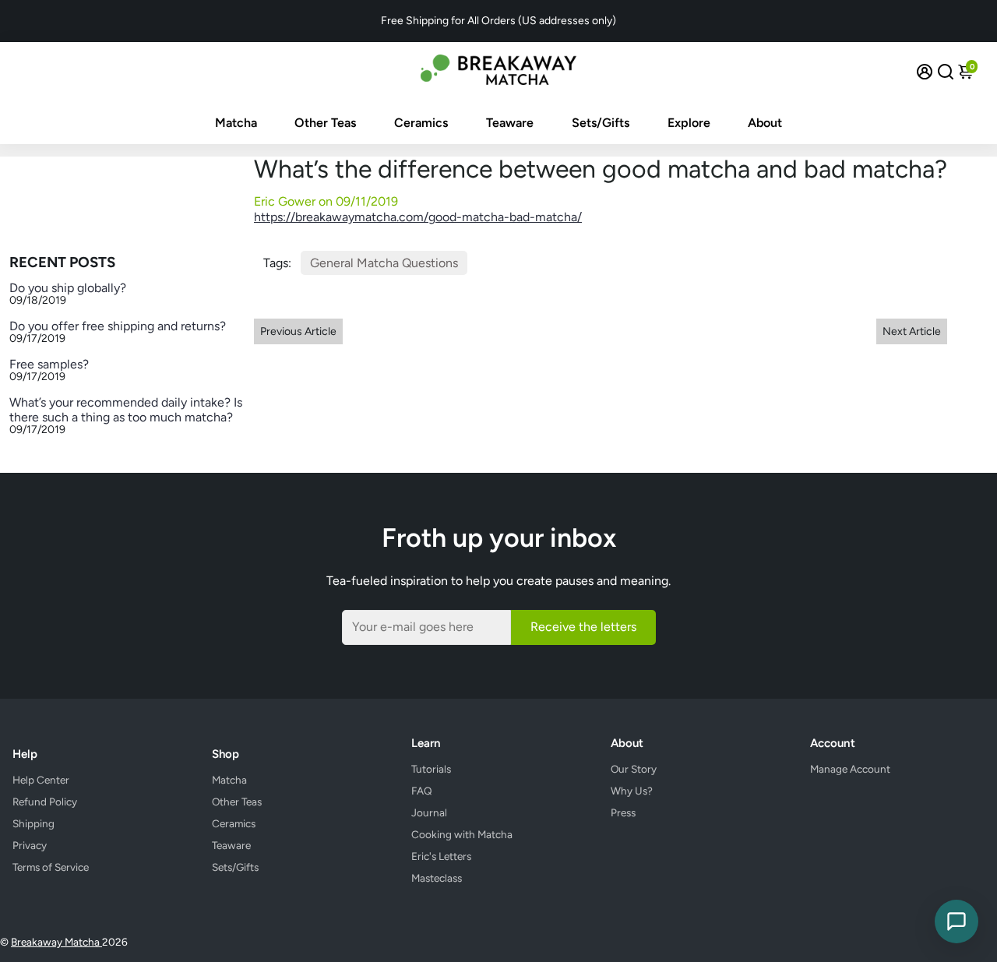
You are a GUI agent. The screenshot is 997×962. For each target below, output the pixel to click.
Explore (689, 122)
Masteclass (436, 878)
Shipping (33, 823)
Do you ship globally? (67, 287)
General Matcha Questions (384, 262)
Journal (429, 812)
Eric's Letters (441, 856)
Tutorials (431, 769)
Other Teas (325, 122)
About (765, 122)
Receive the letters (583, 626)
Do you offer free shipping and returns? (117, 326)
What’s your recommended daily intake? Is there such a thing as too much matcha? (125, 410)
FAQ (421, 790)
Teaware (510, 122)
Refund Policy (44, 801)
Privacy (29, 845)
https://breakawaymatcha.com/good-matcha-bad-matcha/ (418, 217)
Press (623, 812)
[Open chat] (956, 921)
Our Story (634, 769)
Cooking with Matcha (462, 834)
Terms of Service (50, 867)
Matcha (236, 122)
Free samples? (49, 364)
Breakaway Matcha (56, 942)
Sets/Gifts (600, 122)
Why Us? (632, 790)
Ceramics (421, 122)
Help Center (40, 779)
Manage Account (850, 769)
